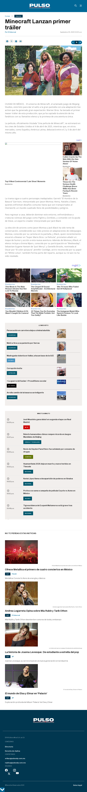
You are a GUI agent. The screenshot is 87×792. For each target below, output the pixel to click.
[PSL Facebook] (6, 771)
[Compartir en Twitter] (11, 41)
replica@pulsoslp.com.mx (15, 763)
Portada (7, 16)
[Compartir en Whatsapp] (16, 41)
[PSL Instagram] (14, 771)
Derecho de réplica (12, 751)
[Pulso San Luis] (39, 6)
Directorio (9, 747)
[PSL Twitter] (9, 774)
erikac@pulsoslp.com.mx (15, 758)
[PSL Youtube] (17, 774)
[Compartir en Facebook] (7, 41)
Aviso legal (77, 785)
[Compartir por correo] (20, 41)
